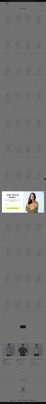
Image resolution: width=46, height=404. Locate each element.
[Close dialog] (43, 192)
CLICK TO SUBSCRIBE (12, 208)
